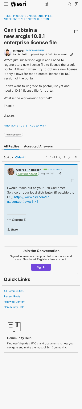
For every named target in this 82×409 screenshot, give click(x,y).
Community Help (14, 307)
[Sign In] (76, 4)
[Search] (69, 4)
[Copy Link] (71, 54)
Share (9, 116)
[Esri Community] (19, 4)
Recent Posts (12, 296)
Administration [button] (13, 134)
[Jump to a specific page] (75, 157)
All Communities (13, 291)
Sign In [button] (41, 267)
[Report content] (76, 31)
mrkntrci (18, 50)
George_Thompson (28, 169)
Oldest (19, 157)
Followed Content (14, 301)
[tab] (12, 146)
